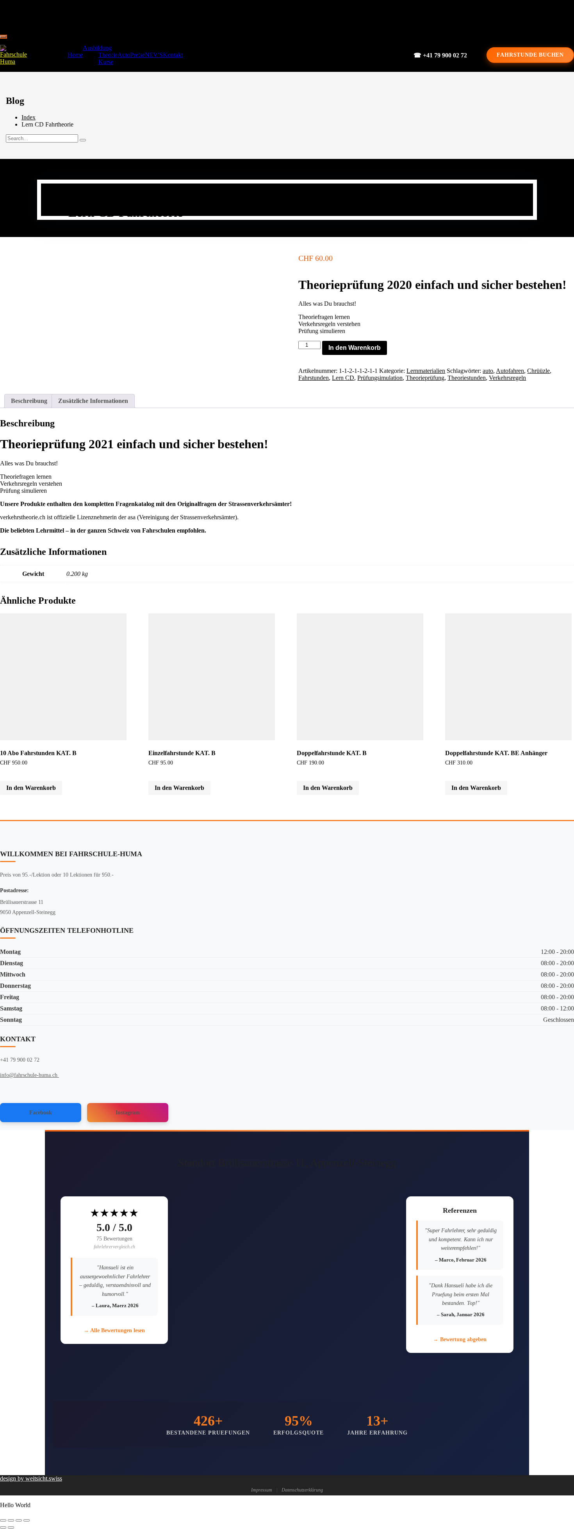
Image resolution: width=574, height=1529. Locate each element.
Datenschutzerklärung (302, 1490)
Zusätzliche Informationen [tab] (93, 400)
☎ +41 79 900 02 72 (440, 55)
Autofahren (510, 370)
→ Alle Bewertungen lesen (114, 1330)
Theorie (108, 55)
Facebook (40, 1113)
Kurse (105, 62)
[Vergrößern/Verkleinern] (3, 1520)
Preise (137, 55)
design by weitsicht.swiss (31, 1478)
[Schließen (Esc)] (26, 1520)
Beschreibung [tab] (29, 400)
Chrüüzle (538, 370)
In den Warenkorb (354, 347)
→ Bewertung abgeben (460, 1339)
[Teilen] (19, 1520)
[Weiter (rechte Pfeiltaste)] (11, 1527)
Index (28, 117)
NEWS (154, 55)
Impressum (261, 1490)
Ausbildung (97, 48)
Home (75, 55)
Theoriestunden (466, 377)
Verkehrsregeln (507, 377)
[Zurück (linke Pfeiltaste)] (3, 1527)
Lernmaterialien (425, 370)
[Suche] (83, 140)
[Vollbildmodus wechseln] (11, 1520)
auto (488, 370)
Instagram (128, 1113)
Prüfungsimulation (380, 377)
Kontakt (173, 55)
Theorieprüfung (425, 377)
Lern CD (343, 377)
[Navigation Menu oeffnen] (3, 37)
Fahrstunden (313, 377)
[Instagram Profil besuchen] (308, 15)
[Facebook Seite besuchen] (281, 15)
